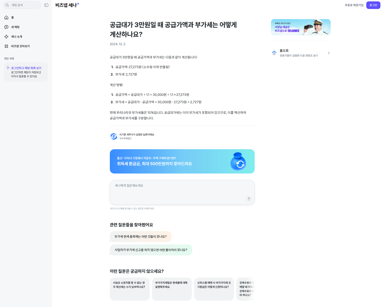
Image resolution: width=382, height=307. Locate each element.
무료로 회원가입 (354, 5)
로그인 (373, 5)
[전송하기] (249, 199)
